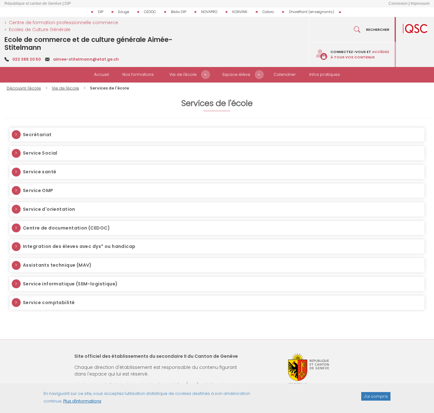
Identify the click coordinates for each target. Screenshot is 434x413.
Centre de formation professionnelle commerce (63, 22)
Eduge (123, 11)
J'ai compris (376, 396)
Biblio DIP (178, 11)
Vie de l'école (183, 74)
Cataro (268, 11)
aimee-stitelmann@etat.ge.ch (86, 59)
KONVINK (240, 11)
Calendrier (285, 74)
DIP (100, 11)
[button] (205, 74)
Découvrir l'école (24, 88)
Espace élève (236, 74)
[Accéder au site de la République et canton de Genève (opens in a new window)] (308, 368)
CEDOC (150, 11)
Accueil (101, 74)
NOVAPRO (209, 11)
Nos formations (138, 74)
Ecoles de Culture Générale (40, 29)
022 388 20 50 (26, 59)
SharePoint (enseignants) (311, 11)
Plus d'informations (82, 401)
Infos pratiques (324, 74)
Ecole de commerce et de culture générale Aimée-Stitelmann (88, 43)
